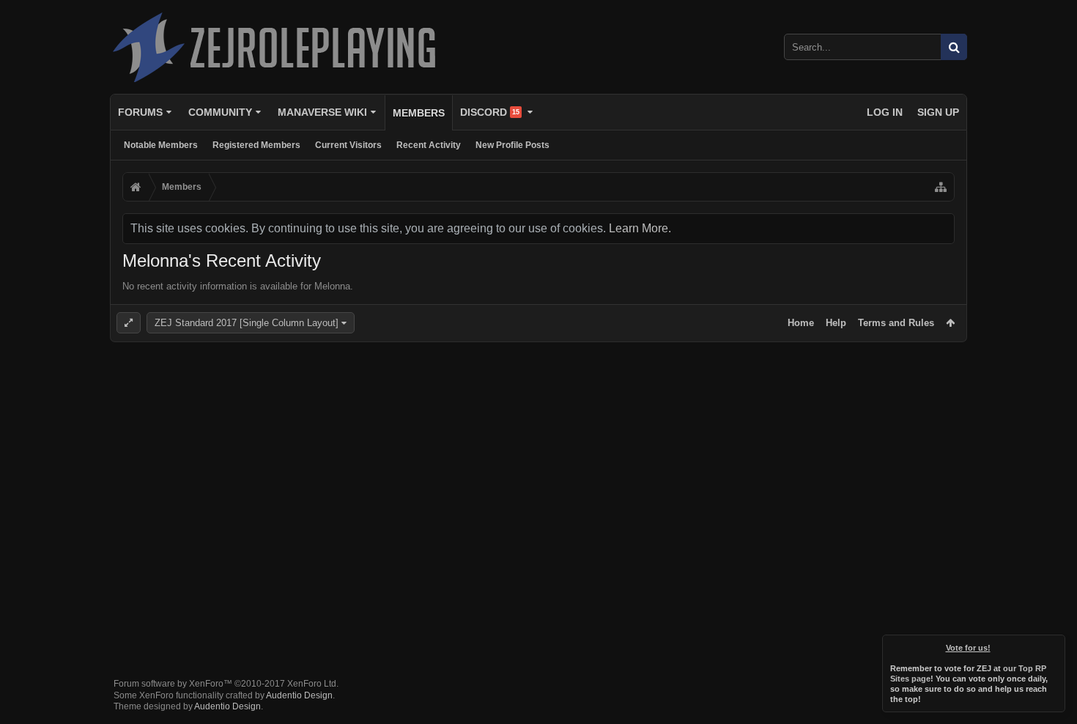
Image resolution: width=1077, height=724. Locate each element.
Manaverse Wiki (322, 112)
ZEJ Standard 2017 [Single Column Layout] (246, 322)
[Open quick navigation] (941, 187)
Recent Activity (428, 145)
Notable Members (161, 145)
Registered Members (256, 145)
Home (801, 322)
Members (419, 113)
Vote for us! (968, 647)
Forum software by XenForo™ (226, 684)
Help (836, 322)
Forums (140, 112)
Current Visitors (348, 145)
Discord (489, 112)
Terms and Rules (896, 322)
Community (220, 112)
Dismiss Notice (1055, 645)
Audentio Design (299, 695)
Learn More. (640, 228)
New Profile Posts (512, 145)
